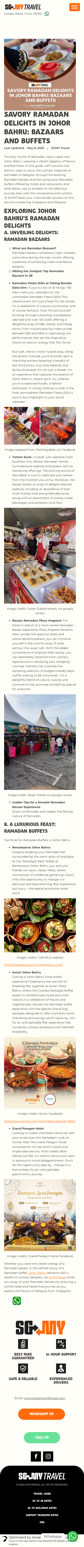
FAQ (42, 1522)
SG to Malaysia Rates (42, 1508)
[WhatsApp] (72, 1536)
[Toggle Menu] (74, 7)
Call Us (42, 1437)
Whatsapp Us (42, 1414)
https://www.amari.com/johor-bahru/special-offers (39, 1121)
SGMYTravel (57, 1277)
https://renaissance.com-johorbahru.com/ (33, 965)
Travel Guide (42, 1494)
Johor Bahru (37, 1273)
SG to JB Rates (42, 1501)
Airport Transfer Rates (42, 1515)
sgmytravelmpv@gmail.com (44, 1398)
